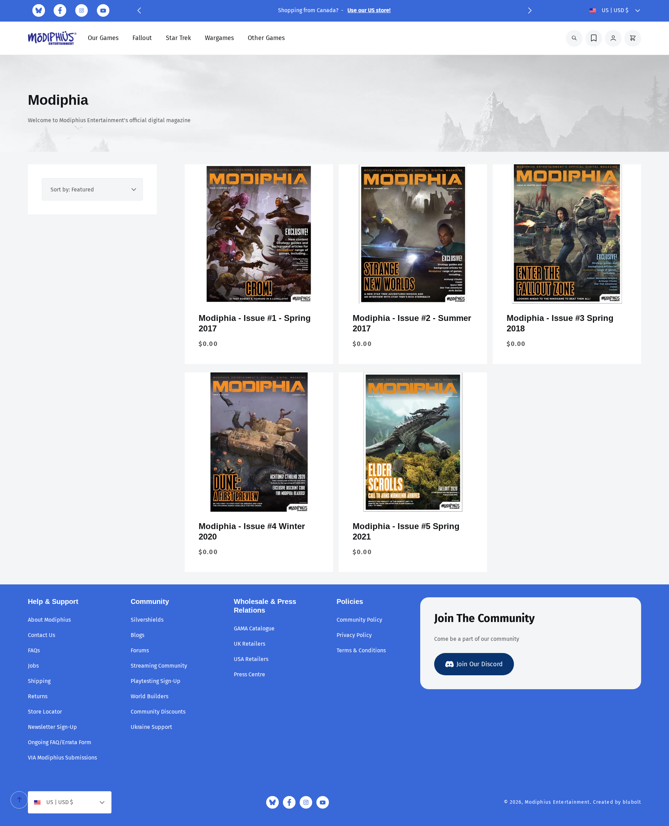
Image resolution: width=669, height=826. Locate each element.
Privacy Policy (354, 635)
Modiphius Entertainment (557, 802)
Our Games (103, 38)
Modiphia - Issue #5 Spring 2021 (406, 531)
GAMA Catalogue (254, 628)
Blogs (137, 635)
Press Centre (249, 674)
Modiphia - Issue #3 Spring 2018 (560, 323)
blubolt (632, 802)
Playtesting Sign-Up (155, 681)
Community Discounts (158, 711)
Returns (37, 696)
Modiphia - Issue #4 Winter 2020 (252, 531)
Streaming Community (159, 665)
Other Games (266, 38)
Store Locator (45, 711)
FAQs (34, 650)
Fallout (142, 38)
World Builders (149, 696)
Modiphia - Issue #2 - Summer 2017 (412, 323)
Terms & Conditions (361, 650)
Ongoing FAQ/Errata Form (59, 742)
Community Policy (359, 619)
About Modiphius (49, 619)
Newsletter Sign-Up (52, 727)
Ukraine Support (151, 727)
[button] (139, 10)
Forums (140, 650)
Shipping (39, 681)
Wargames (219, 38)
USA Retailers (251, 659)
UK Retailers (249, 643)
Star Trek (178, 38)
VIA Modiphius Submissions (62, 757)
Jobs (33, 665)
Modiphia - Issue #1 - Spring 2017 (255, 323)
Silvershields (147, 619)
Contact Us (41, 635)
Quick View (259, 292)
